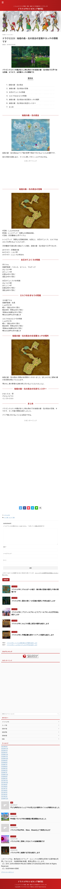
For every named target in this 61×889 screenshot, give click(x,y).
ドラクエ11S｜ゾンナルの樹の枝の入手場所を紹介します (22, 643)
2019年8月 (4, 762)
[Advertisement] (30, 173)
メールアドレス (7, 553)
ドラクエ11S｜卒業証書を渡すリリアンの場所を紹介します (33, 635)
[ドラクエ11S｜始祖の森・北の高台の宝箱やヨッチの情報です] (32, 507)
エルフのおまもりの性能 (18, 96)
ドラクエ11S (7, 515)
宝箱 (13, 517)
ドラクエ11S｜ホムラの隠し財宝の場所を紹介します (30, 624)
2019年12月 (4, 754)
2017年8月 (4, 786)
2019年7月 (4, 764)
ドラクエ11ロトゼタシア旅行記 (30, 9)
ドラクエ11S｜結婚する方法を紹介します (25, 853)
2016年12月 (4, 798)
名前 (4, 547)
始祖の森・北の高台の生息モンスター (22, 103)
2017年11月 (4, 780)
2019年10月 (4, 758)
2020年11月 (4, 748)
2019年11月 (4, 756)
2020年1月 (4, 752)
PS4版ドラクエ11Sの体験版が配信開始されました (28, 819)
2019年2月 (4, 770)
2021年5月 (4, 746)
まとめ (11, 107)
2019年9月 (4, 760)
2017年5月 (4, 792)
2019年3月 (4, 768)
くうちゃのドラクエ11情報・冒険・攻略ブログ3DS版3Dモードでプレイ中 (30, 884)
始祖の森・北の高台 (16, 85)
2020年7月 (4, 750)
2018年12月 (4, 774)
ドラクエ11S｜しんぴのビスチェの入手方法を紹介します (22, 645)
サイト (5, 560)
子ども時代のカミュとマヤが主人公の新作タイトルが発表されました (35, 807)
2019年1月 (4, 772)
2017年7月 (4, 788)
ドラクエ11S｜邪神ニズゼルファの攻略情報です (27, 841)
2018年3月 (4, 778)
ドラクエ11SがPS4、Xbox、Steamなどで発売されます (30, 830)
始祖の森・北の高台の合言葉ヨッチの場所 (24, 99)
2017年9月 (4, 784)
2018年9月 (4, 776)
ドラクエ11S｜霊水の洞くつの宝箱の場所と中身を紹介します (33, 601)
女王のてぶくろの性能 (17, 92)
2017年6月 (4, 790)
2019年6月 (4, 766)
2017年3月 (4, 796)
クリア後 (6, 517)
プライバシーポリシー (7, 872)
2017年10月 (4, 782)
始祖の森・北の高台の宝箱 (18, 88)
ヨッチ (10, 517)
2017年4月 (4, 794)
